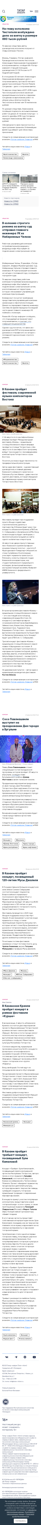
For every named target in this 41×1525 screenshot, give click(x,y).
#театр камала (25, 1339)
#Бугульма (20, 840)
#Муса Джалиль (9, 971)
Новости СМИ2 (11, 201)
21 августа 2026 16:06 (32, 385)
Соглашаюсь (20, 1521)
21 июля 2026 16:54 (33, 1147)
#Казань (24, 971)
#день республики (10, 847)
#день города (28, 844)
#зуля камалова (9, 1335)
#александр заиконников (13, 158)
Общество (5, 24)
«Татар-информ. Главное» (21, 140)
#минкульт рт (8, 1125)
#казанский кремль (10, 1122)
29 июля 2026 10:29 (32, 1000)
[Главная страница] (21, 11)
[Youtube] (34, 1357)
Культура (5, 384)
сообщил (16, 775)
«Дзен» (27, 147)
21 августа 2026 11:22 (32, 715)
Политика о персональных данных (14, 1483)
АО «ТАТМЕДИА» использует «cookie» (15, 1491)
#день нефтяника (29, 847)
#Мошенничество (10, 359)
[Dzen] (25, 1357)
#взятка (25, 154)
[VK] (6, 1357)
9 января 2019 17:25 (32, 24)
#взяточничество (10, 154)
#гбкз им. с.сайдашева (12, 978)
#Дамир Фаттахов (10, 844)
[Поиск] (3, 11)
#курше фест (8, 1339)
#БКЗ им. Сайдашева (24, 974)
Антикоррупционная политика (13, 1487)
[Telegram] (16, 1357)
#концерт (7, 840)
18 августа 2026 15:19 (32, 869)
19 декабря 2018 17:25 (32, 219)
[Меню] (37, 11)
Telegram (6, 149)
